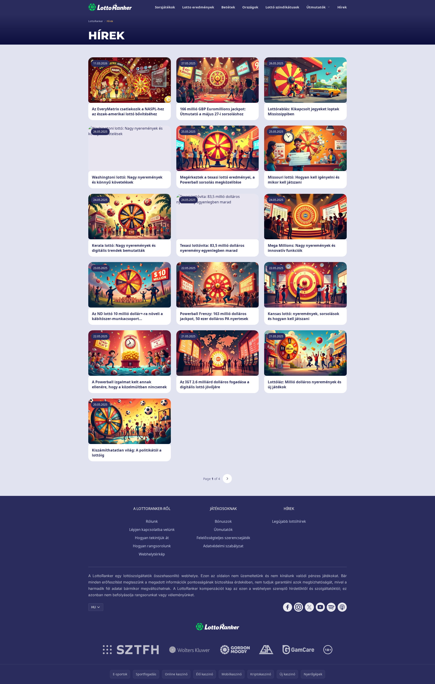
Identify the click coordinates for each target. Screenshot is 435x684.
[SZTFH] (131, 649)
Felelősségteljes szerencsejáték (223, 537)
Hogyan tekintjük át (152, 537)
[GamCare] (298, 649)
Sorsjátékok (165, 7)
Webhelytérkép (152, 554)
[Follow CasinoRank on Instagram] (298, 607)
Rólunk (152, 521)
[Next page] (227, 478)
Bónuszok (223, 521)
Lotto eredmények (198, 7)
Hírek (342, 7)
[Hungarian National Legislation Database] (189, 649)
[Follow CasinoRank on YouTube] (320, 607)
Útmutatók (316, 7)
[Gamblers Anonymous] (266, 649)
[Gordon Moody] (235, 649)
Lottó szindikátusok (282, 7)
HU (93, 607)
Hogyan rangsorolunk (152, 545)
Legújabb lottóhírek (289, 521)
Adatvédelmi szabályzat (223, 545)
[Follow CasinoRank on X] (309, 607)
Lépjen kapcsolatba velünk (152, 529)
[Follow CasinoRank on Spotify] (331, 607)
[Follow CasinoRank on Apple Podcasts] (342, 607)
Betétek (228, 7)
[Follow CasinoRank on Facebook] (287, 607)
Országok (250, 7)
